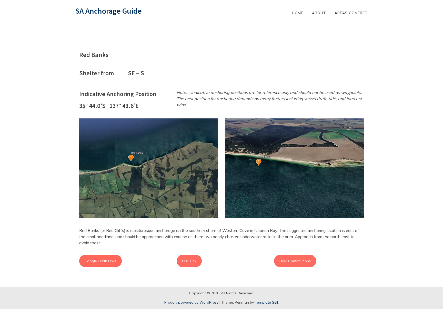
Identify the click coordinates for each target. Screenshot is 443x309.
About (319, 13)
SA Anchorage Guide (108, 11)
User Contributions (295, 261)
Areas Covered (351, 13)
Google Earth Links (100, 261)
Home (297, 13)
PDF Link (189, 261)
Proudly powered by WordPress (191, 302)
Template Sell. (267, 302)
